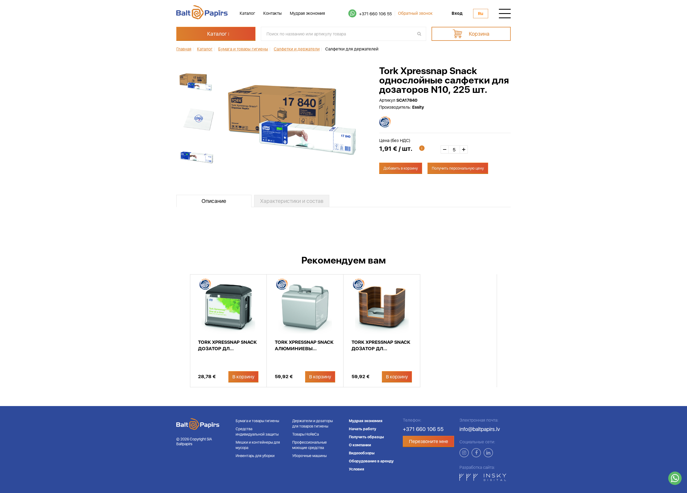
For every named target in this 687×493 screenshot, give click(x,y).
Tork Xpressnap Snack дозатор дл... (227, 345)
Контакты (272, 13)
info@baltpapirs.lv (479, 429)
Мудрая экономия (307, 13)
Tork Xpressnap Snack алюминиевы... (304, 345)
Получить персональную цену (458, 168)
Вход (457, 13)
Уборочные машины (309, 456)
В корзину (243, 376)
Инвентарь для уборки (255, 456)
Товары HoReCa (305, 434)
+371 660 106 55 (375, 13)
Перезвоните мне (428, 441)
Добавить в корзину (400, 168)
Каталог (247, 13)
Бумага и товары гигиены (257, 421)
